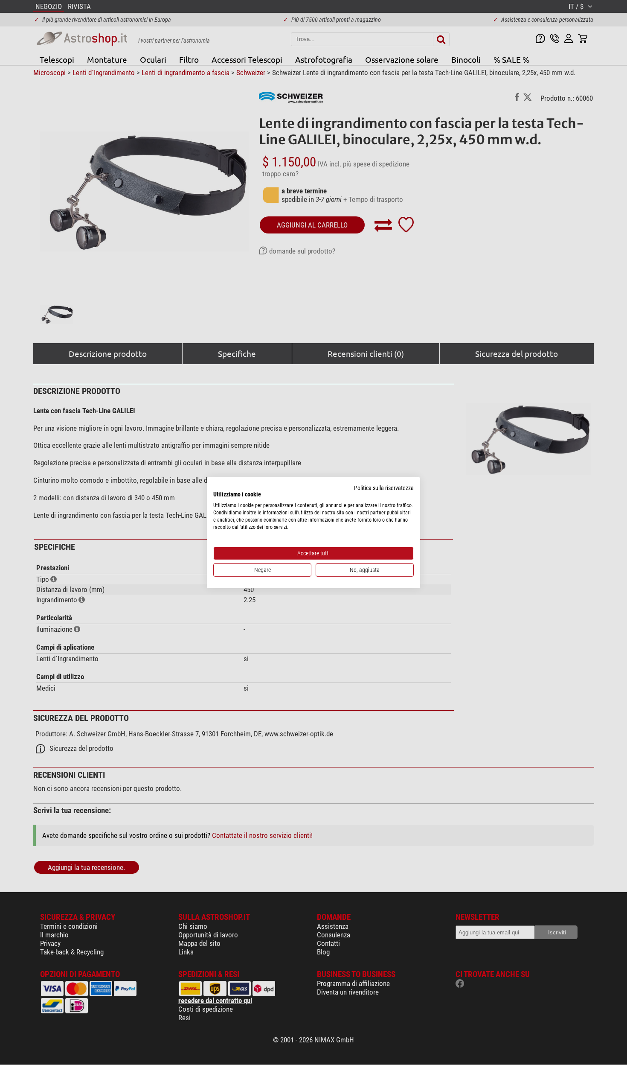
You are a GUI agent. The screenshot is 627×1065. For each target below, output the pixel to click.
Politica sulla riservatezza (384, 487)
